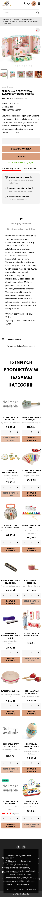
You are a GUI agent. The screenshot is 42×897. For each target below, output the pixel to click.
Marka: (5, 107)
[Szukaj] (38, 12)
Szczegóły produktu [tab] (21, 224)
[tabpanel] (21, 47)
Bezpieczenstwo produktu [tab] (21, 229)
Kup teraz (21, 156)
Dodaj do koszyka (21, 149)
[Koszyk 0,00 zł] (33, 3)
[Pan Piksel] (10, 3)
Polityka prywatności (15, 889)
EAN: (4, 110)
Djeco (10, 107)
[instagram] (24, 847)
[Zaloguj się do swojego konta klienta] (24, 3)
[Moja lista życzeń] (28, 3)
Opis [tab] (21, 218)
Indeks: (5, 103)
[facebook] (18, 847)
